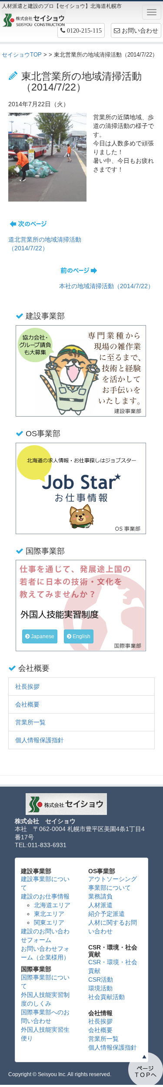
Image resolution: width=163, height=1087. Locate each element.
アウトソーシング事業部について (112, 883)
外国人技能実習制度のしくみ (45, 999)
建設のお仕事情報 (45, 896)
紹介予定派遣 (106, 913)
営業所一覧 (30, 722)
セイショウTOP (22, 54)
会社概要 (27, 704)
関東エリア (49, 922)
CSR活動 (100, 979)
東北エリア (49, 913)
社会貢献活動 (106, 996)
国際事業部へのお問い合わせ (45, 1016)
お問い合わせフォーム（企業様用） (45, 953)
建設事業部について (45, 883)
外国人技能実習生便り (45, 1034)
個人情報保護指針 (39, 740)
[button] (81, 30)
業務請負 (100, 896)
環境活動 (100, 988)
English (80, 636)
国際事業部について (45, 981)
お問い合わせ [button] (139, 30)
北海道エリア (52, 905)
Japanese (42, 636)
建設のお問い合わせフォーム (45, 935)
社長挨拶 (27, 686)
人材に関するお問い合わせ (112, 927)
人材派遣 (100, 905)
